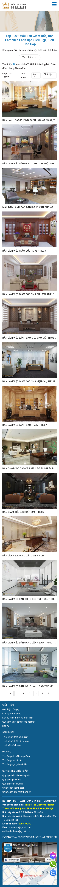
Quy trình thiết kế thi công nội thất (18, 722)
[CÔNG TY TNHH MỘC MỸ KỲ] (14, 5)
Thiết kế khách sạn (11, 745)
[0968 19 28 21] (53, 864)
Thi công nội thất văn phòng (16, 756)
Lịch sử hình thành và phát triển (17, 717)
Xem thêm (27, 57)
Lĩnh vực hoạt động (11, 713)
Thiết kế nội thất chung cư (15, 737)
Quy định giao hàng (11, 779)
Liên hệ (5, 726)
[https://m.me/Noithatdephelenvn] (53, 855)
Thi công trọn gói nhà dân (14, 764)
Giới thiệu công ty (10, 709)
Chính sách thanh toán (13, 788)
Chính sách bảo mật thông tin (16, 792)
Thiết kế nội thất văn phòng (15, 741)
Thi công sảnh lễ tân (12, 760)
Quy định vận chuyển (12, 783)
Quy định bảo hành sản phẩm (16, 775)
